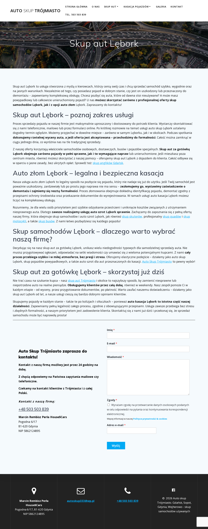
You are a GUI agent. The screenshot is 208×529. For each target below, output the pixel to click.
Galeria (161, 6)
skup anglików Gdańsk (108, 163)
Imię (111, 330)
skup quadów (172, 216)
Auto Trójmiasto (35, 11)
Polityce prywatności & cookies (150, 418)
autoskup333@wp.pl (80, 501)
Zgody (112, 400)
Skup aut (110, 6)
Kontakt (177, 6)
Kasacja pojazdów (136, 6)
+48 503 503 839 (34, 409)
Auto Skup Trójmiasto (157, 261)
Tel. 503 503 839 (75, 14)
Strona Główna (76, 6)
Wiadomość (115, 357)
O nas (96, 6)
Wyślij (116, 446)
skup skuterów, (132, 216)
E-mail (112, 343)
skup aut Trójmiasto (82, 280)
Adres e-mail (116, 425)
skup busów (47, 221)
